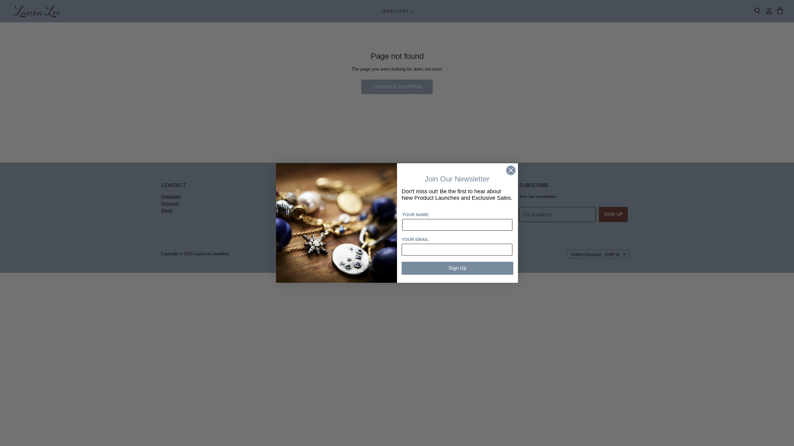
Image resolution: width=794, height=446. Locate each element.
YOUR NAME (415, 214)
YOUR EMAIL (415, 239)
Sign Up (457, 268)
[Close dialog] (510, 170)
